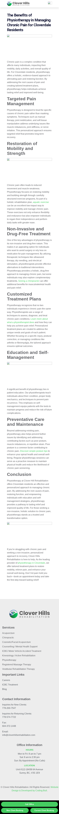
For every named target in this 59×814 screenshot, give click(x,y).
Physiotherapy (9, 660)
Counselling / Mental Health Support (19, 646)
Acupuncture (8, 633)
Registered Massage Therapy (16, 664)
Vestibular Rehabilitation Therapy (18, 669)
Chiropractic (8, 637)
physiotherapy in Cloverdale (31, 563)
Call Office (29, 804)
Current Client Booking (44, 810)
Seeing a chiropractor (28, 281)
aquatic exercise (41, 202)
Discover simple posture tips (33, 451)
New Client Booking (14, 810)
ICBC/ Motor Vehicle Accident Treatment (21, 651)
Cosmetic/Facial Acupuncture (16, 642)
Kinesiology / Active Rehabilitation (18, 655)
